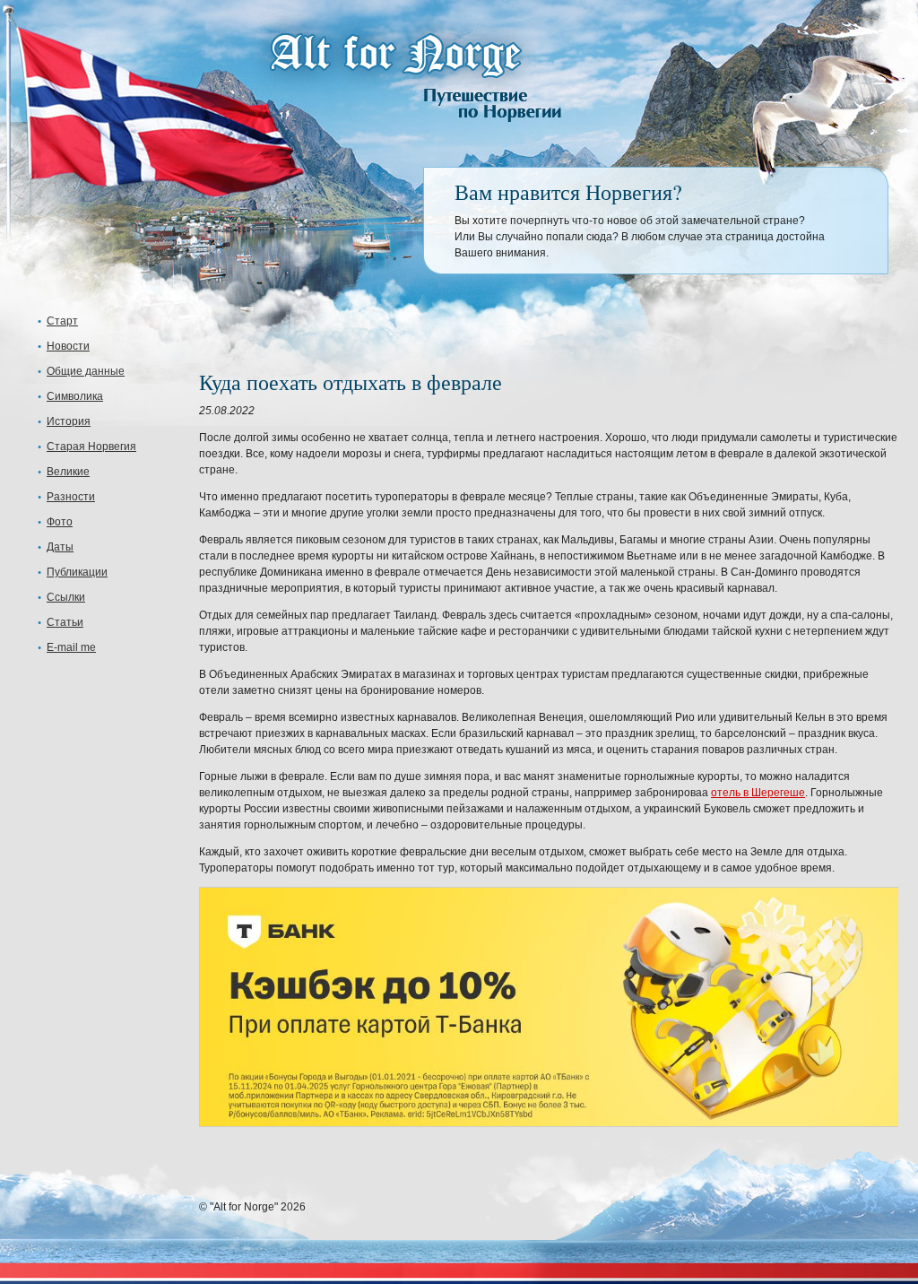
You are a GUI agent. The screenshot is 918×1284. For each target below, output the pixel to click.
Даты (60, 547)
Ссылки (66, 597)
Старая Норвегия (91, 446)
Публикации (77, 572)
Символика (75, 396)
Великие (68, 471)
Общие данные (86, 371)
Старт (62, 321)
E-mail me (71, 647)
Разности (71, 496)
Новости (68, 346)
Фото (60, 522)
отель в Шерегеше (758, 792)
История (69, 421)
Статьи (65, 622)
